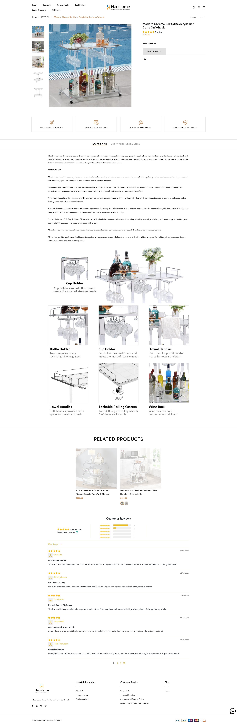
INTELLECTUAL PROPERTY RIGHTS (134, 703)
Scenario (47, 4)
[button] (149, 32)
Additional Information (125, 144)
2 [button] (117, 662)
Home (34, 17)
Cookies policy (82, 699)
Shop (34, 4)
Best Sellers (80, 4)
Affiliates (56, 9)
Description (99, 144)
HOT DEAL (45, 17)
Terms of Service (127, 695)
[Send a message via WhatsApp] (233, 711)
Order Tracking (39, 9)
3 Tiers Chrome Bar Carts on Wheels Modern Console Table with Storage (92, 492)
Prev (194, 17)
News (167, 690)
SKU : (145, 59)
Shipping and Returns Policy (132, 699)
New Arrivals (63, 4)
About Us (80, 690)
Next (201, 17)
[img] (54, 551)
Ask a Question (149, 44)
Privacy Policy (82, 695)
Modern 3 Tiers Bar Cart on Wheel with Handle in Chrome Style (138, 492)
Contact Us (125, 690)
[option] (38, 31)
